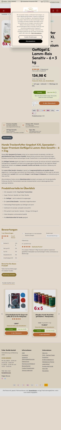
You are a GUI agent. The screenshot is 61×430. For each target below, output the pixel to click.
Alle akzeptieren (30, 41)
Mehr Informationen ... (36, 33)
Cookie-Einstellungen (30, 37)
